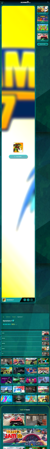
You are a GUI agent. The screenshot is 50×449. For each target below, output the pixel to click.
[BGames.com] (3, 317)
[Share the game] (31, 299)
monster (14, 316)
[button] (48, 2)
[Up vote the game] (24, 299)
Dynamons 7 (20, 316)
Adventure (8, 316)
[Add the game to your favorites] (13, 321)
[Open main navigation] (2, 3)
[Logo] (25, 2)
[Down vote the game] (28, 299)
